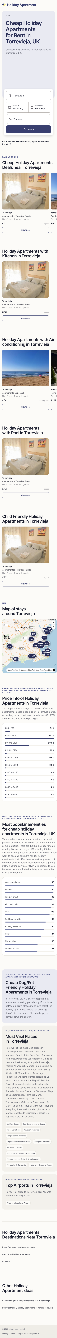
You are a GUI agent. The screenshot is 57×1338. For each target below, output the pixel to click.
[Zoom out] (53, 627)
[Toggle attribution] (53, 670)
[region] (29, 646)
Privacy (5, 1334)
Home (8, 15)
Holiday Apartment (21, 5)
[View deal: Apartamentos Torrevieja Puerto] (25, 191)
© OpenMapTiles (25, 670)
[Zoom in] (53, 622)
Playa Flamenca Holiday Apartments (18, 1247)
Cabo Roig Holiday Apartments (16, 1254)
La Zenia (6, 1261)
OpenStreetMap (46, 670)
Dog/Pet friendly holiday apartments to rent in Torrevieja (27, 1308)
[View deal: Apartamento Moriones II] (25, 368)
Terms (12, 1334)
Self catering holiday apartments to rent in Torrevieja (26, 1300)
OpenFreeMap (12, 670)
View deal (25, 230)
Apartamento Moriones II (13, 393)
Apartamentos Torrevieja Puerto (16, 216)
